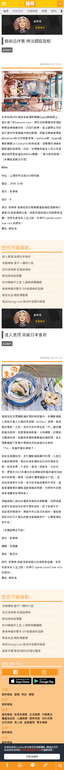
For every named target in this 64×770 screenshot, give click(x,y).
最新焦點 (7, 694)
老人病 (18, 722)
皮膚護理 (29, 722)
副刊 (53, 11)
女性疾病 (7, 722)
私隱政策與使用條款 (30, 749)
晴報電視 (18, 11)
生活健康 (34, 714)
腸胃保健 (34, 718)
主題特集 (32, 11)
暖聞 (31, 694)
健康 (6, 11)
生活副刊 (7, 50)
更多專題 (42, 722)
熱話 (24, 694)
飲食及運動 (20, 714)
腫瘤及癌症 (8, 718)
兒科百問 (47, 718)
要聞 (17, 694)
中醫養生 (47, 714)
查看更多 (40, 27)
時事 (44, 11)
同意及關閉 (32, 756)
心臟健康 (22, 718)
